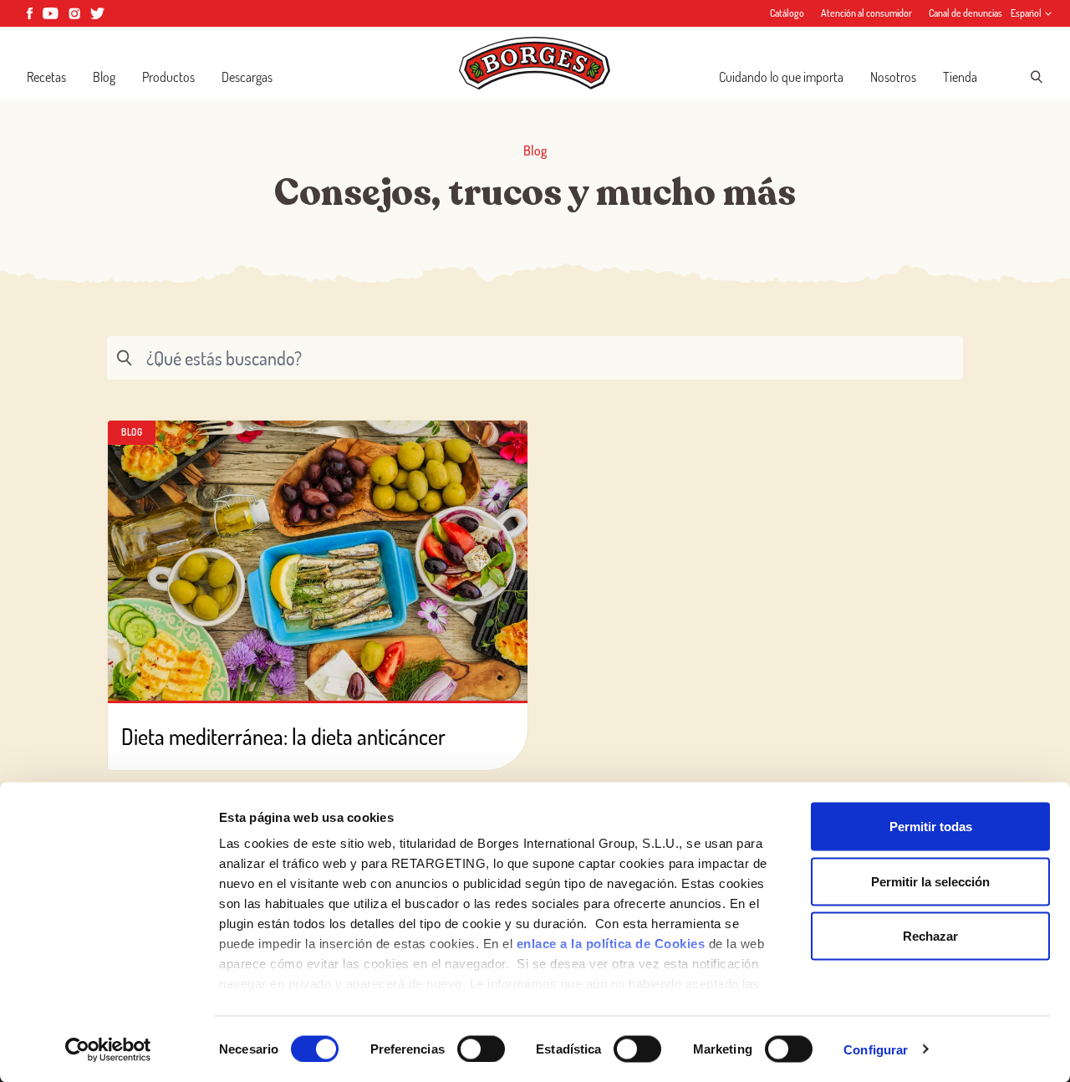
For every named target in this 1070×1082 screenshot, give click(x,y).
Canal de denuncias (965, 13)
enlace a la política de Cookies (611, 944)
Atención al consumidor (866, 13)
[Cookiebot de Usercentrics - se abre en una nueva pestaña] (108, 1049)
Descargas (247, 77)
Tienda (960, 77)
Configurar (875, 1049)
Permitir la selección (930, 881)
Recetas (46, 77)
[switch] (481, 1048)
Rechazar (930, 936)
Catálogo (787, 13)
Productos (168, 77)
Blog (104, 77)
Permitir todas (930, 826)
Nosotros (893, 77)
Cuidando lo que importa (781, 77)
